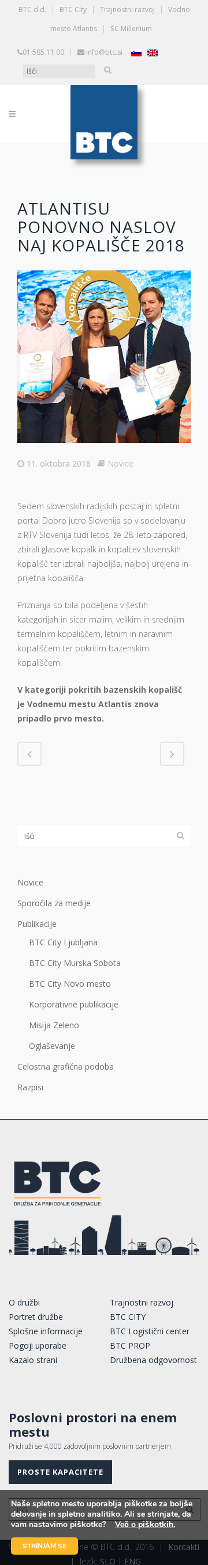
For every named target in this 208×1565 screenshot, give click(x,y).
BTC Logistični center (150, 1331)
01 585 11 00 (43, 52)
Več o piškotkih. (145, 1524)
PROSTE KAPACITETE (60, 1472)
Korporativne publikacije (73, 1004)
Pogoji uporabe (37, 1345)
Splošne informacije (46, 1331)
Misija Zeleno (54, 1025)
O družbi (24, 1302)
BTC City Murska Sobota (75, 962)
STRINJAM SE (44, 1546)
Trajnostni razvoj (127, 9)
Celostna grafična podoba (65, 1066)
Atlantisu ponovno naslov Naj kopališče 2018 (101, 226)
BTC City (73, 9)
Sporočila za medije (54, 903)
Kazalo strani (33, 1359)
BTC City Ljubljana (63, 942)
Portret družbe (36, 1316)
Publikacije (37, 923)
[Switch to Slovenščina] (136, 52)
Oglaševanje (52, 1045)
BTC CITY (128, 1316)
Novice (120, 463)
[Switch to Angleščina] (152, 52)
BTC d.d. (32, 9)
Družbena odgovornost (153, 1359)
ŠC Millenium (131, 28)
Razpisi (30, 1087)
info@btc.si (104, 52)
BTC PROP (130, 1345)
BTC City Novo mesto (70, 983)
